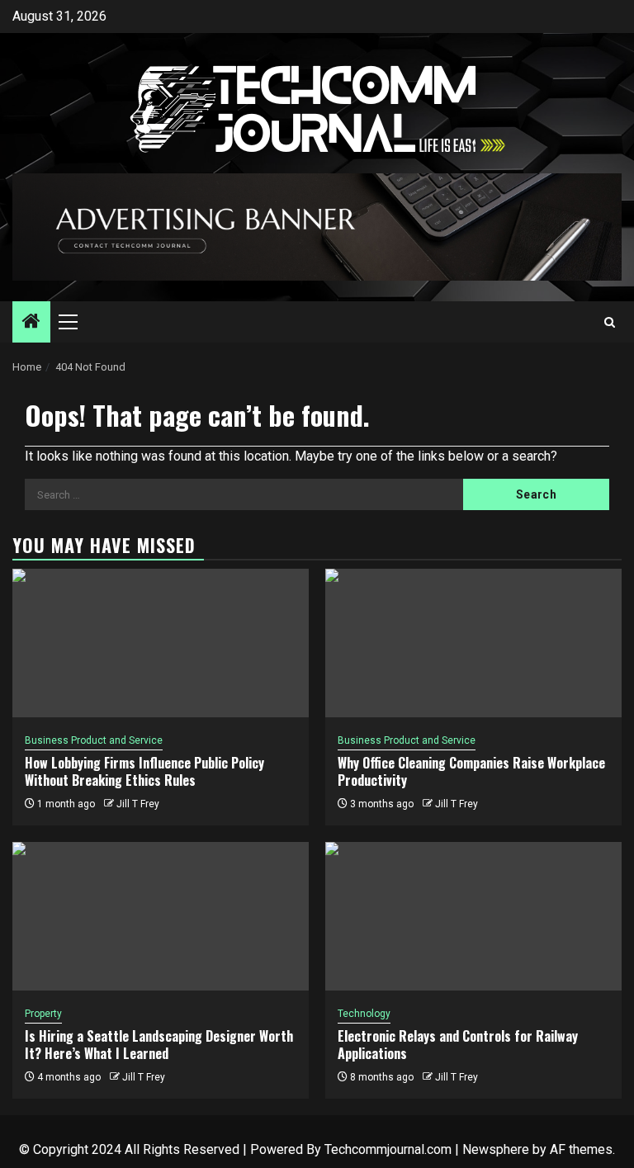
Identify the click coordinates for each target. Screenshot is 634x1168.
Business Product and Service (94, 740)
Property (43, 1013)
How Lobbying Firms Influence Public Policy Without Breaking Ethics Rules (144, 771)
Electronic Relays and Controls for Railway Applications (458, 1044)
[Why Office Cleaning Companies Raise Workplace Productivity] (473, 643)
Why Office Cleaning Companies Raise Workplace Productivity (471, 771)
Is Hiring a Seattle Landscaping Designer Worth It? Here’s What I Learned (159, 1044)
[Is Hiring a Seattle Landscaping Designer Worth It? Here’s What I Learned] (160, 916)
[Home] (31, 322)
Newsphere (495, 1149)
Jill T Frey (137, 804)
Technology (364, 1013)
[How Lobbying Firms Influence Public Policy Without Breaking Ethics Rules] (160, 643)
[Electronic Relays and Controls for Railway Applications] (473, 916)
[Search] (609, 322)
